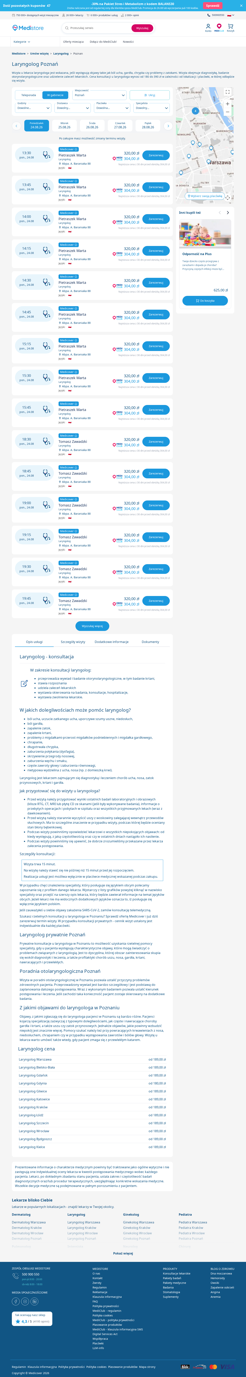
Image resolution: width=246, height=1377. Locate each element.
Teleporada (28, 95)
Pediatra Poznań (191, 1238)
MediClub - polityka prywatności (113, 1320)
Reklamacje (100, 1292)
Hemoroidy (218, 1278)
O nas (96, 1273)
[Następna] (227, 212)
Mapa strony (147, 1367)
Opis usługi (34, 642)
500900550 (218, 15)
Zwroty (97, 1283)
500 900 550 (30, 1274)
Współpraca (100, 1339)
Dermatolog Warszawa (29, 1222)
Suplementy (171, 1297)
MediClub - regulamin (107, 1311)
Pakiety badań (172, 1278)
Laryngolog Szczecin (34, 1123)
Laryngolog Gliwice (33, 1091)
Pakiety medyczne (174, 1283)
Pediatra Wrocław (192, 1233)
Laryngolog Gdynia (33, 1083)
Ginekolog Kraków (136, 1228)
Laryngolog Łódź (31, 1115)
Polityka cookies (103, 1315)
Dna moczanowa (221, 1273)
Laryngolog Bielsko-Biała (37, 1067)
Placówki (98, 1343)
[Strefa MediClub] (219, 27)
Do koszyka (207, 300)
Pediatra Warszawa (193, 1222)
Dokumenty (150, 642)
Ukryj (152, 95)
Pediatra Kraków (191, 1228)
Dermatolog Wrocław (27, 1233)
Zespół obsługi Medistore (31, 1268)
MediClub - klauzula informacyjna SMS (118, 1329)
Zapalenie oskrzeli (222, 1287)
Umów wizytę (39, 53)
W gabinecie (55, 95)
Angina (215, 1292)
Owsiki (215, 1283)
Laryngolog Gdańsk (33, 1075)
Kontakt (97, 1278)
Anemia (216, 1297)
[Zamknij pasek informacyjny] (241, 6)
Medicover (67, 149)
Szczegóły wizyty (73, 642)
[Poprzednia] (219, 212)
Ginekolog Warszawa (138, 1222)
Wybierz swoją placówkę (206, 196)
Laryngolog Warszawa (35, 1059)
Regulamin (100, 1287)
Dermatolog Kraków (27, 1228)
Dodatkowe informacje (112, 642)
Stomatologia (171, 1292)
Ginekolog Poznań (136, 1238)
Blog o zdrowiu (222, 1269)
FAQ (95, 1301)
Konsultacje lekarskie (176, 1273)
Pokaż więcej (123, 1253)
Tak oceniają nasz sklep (30, 1315)
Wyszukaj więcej (92, 626)
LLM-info (98, 1348)
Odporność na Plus (197, 254)
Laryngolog (61, 53)
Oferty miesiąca (73, 41)
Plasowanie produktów (107, 1325)
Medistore (18, 53)
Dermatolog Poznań (27, 1238)
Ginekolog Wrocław (137, 1233)
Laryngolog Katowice (34, 1099)
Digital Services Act (105, 1334)
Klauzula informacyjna (107, 1297)
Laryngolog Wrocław (34, 1131)
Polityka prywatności (106, 1306)
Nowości (128, 41)
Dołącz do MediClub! (103, 41)
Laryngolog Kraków (33, 1107)
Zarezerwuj (156, 155)
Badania (168, 1287)
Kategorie (20, 41)
